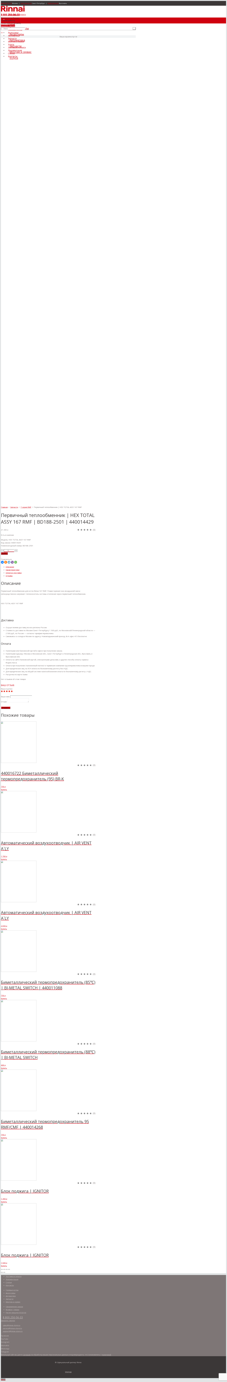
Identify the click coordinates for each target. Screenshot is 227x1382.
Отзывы (9, 576)
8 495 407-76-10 (6, 3)
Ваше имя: (5, 696)
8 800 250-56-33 (53, 3)
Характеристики (12, 570)
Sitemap (68, 1372)
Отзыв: (4, 701)
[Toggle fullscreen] (7, 1269)
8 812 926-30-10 (26, 3)
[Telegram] (9, 562)
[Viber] (12, 562)
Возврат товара (12, 1309)
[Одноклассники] (5, 562)
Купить (4, 553)
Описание (10, 567)
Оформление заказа (14, 1306)
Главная (4, 507)
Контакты (10, 1285)
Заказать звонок (8, 1320)
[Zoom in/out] (9, 1269)
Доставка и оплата (13, 1276)
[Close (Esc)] (2, 1269)
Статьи (9, 1282)
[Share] (4, 1269)
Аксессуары (10, 1293)
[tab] (50, 566)
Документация (12, 1279)
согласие (27, 1354)
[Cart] (2, 31)
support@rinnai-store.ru (12, 1331)
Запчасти (14, 507)
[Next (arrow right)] (4, 1272)
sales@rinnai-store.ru (11, 1325)
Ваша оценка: (7, 689)
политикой (106, 1354)
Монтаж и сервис (13, 1302)
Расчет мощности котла (16, 1312)
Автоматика (11, 1296)
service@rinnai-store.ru (12, 1328)
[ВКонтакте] (2, 562)
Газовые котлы (12, 1290)
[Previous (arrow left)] (2, 1272)
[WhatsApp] (15, 562)
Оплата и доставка (14, 573)
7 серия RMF (26, 507)
